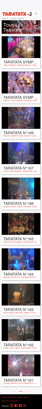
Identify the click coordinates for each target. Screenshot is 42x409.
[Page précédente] (14, 391)
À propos (5, 397)
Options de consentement (10, 401)
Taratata (5, 18)
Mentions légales (22, 397)
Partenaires (12, 397)
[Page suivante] (27, 391)
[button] (21, 391)
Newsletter (5, 406)
